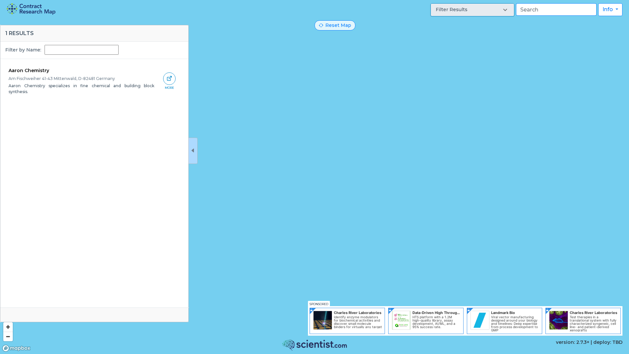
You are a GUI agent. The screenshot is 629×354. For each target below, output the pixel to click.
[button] (472, 9)
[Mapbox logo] (16, 348)
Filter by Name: (23, 50)
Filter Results (451, 9)
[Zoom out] (8, 336)
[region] (314, 177)
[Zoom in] (8, 327)
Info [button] (608, 9)
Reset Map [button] (338, 25)
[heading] (31, 9)
